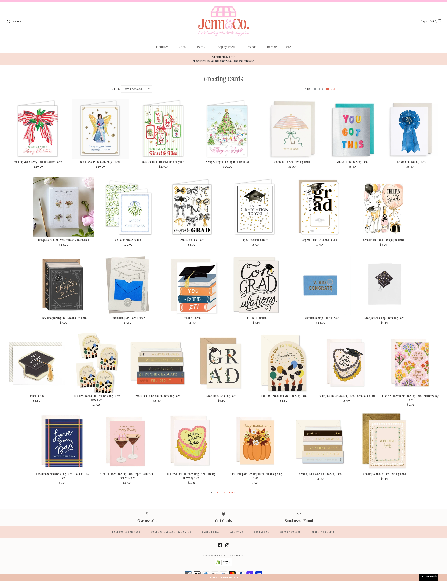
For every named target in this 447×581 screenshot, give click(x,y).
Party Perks (211, 532)
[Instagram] (227, 545)
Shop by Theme (228, 47)
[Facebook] (220, 545)
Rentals (272, 47)
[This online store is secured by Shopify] (223, 565)
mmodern (239, 556)
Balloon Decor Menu (126, 532)
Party (203, 47)
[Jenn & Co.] (223, 8)
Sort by (116, 89)
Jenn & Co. (216, 556)
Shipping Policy (323, 532)
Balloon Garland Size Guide (171, 532)
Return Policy (290, 532)
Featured (164, 47)
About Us (236, 532)
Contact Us (262, 532)
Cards (254, 47)
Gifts (184, 47)
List (333, 89)
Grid (321, 89)
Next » (232, 493)
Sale (288, 47)
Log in (424, 21)
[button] (223, 577)
